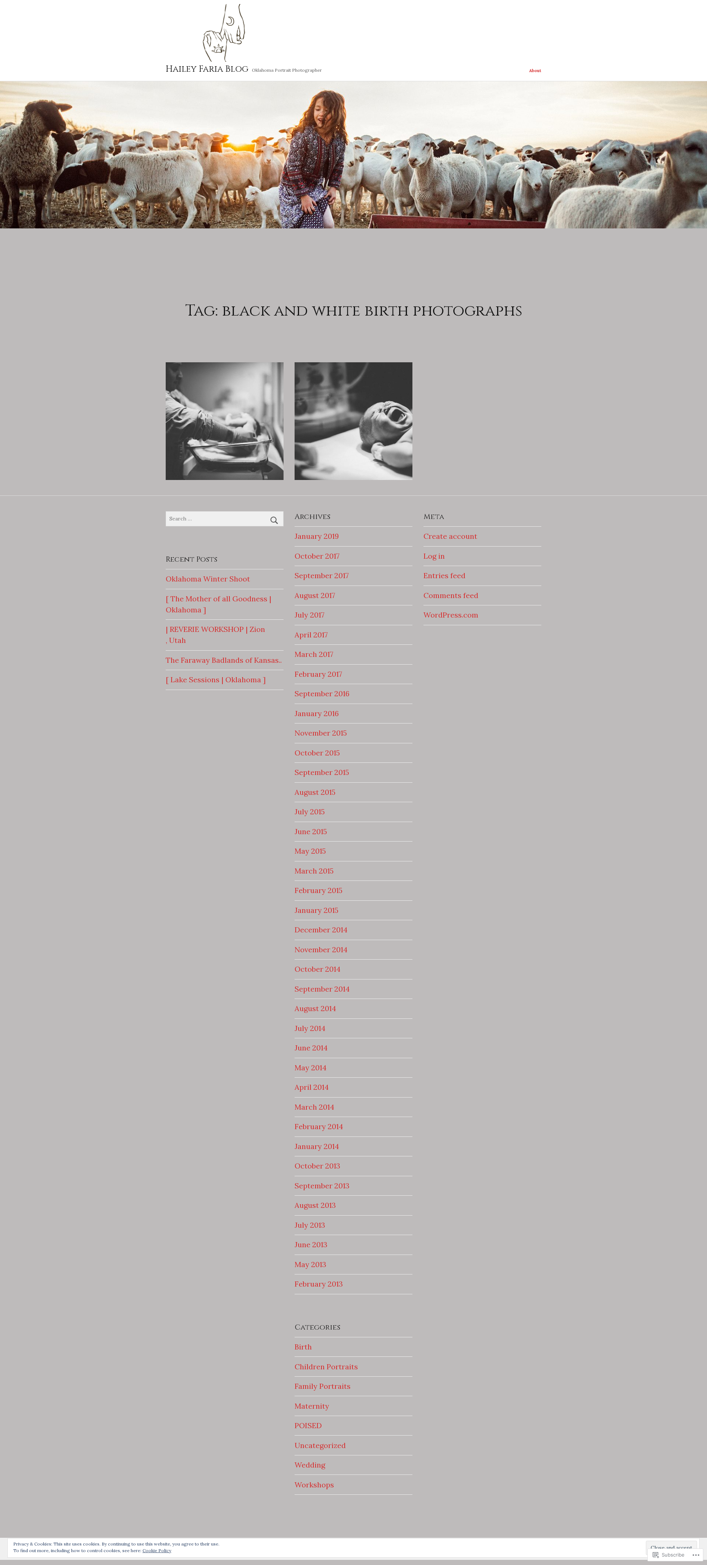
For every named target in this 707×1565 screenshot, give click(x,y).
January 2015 (316, 910)
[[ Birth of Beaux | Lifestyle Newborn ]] (225, 421)
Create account (450, 536)
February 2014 (319, 1126)
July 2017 (309, 614)
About (535, 70)
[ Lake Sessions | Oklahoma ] (216, 679)
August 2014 (315, 1008)
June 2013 (311, 1244)
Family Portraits (323, 1386)
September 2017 (322, 575)
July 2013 (310, 1225)
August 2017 (315, 595)
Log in (434, 556)
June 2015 (311, 831)
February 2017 (318, 674)
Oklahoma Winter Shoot (208, 578)
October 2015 (317, 752)
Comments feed (450, 595)
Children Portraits (326, 1366)
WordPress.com (450, 614)
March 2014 (314, 1106)
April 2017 (311, 634)
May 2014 (311, 1067)
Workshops (314, 1484)
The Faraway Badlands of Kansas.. (224, 660)
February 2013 (319, 1283)
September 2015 (322, 772)
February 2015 (318, 890)
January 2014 (317, 1146)
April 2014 (312, 1087)
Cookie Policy (157, 1550)
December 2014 (321, 929)
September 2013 (322, 1185)
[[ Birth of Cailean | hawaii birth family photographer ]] (353, 421)
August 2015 (315, 792)
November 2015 (321, 732)
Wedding (310, 1464)
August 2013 (315, 1205)
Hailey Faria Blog (207, 69)
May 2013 (310, 1264)
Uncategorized (320, 1445)
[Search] (274, 520)
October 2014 (318, 969)
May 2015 (310, 851)
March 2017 (314, 654)
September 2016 (322, 693)
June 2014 (311, 1047)
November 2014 (321, 949)
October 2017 (317, 556)
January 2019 (317, 536)
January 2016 (317, 713)
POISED (308, 1425)
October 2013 (317, 1165)
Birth (303, 1346)
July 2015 (310, 811)
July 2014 (310, 1028)
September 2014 (322, 988)
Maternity (312, 1406)
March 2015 (314, 870)
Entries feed (444, 575)
